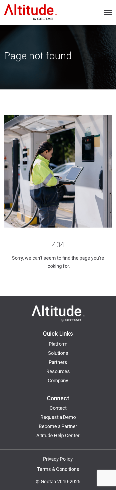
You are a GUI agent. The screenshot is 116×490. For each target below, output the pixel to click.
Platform (58, 344)
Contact (58, 408)
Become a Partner (58, 426)
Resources (58, 371)
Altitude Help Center (58, 435)
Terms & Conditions (58, 469)
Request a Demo (58, 417)
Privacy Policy (58, 459)
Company (58, 380)
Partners (58, 362)
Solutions (58, 353)
